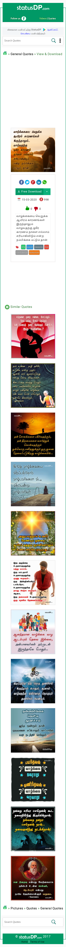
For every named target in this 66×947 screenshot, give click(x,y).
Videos (43, 18)
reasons (39, 247)
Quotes (31, 908)
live (46, 247)
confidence (21, 252)
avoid (30, 247)
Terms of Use (37, 942)
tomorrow (34, 252)
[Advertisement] (33, 91)
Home (24, 942)
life (23, 247)
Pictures (17, 908)
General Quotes (22, 54)
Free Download (30, 191)
